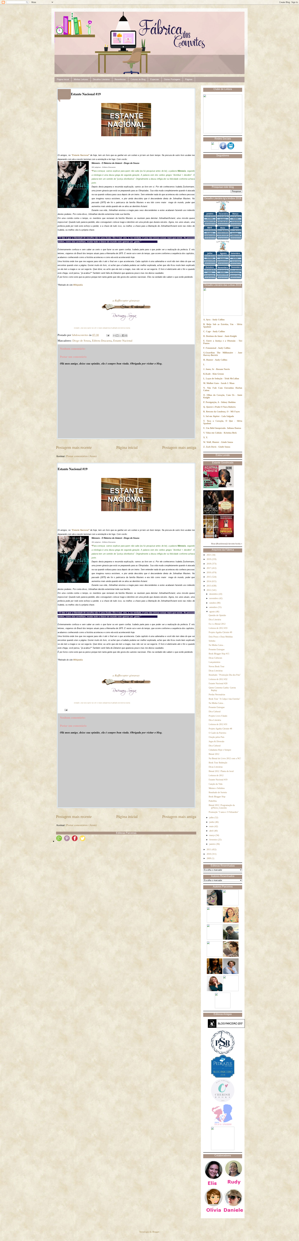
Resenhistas (120, 79)
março (212, 835)
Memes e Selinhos (217, 788)
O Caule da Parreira (217, 733)
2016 (209, 572)
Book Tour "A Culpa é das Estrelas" (224, 699)
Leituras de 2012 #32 (218, 679)
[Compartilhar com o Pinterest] (126, 335)
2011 (209, 849)
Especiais (154, 79)
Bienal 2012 (214, 754)
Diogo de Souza (81, 340)
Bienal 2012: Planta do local (221, 771)
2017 (209, 568)
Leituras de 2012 (216, 775)
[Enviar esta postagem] (107, 335)
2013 (209, 586)
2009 (209, 858)
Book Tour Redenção (218, 762)
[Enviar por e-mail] (114, 335)
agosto (212, 611)
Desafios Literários (101, 79)
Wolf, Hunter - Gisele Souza (219, 442)
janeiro (212, 844)
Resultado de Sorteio (218, 792)
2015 (209, 577)
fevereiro (213, 840)
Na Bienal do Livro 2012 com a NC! (225, 758)
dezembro (213, 594)
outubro (213, 603)
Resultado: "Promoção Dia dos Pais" (225, 675)
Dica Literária (215, 619)
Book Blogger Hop (217, 796)
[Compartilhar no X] (120, 335)
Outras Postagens (172, 79)
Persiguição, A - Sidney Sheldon (221, 402)
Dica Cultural (215, 711)
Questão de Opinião (217, 615)
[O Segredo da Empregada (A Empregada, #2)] (226, 536)
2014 (209, 581)
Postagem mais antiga (179, 447)
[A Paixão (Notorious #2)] (226, 514)
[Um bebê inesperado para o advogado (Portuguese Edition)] (210, 514)
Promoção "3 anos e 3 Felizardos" (224, 812)
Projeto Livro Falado (218, 716)
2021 (209, 555)
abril (211, 831)
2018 (209, 564)
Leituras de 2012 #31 (218, 724)
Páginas (188, 79)
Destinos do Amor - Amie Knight (221, 336)
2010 (209, 854)
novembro (214, 598)
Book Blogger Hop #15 (219, 654)
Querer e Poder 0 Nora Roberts (221, 407)
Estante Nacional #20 (218, 683)
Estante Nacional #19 (218, 779)
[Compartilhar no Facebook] (123, 335)
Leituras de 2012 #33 (218, 628)
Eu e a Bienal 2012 (217, 624)
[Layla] (210, 537)
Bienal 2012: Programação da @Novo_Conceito (222, 806)
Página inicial (127, 447)
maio (211, 826)
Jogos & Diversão (216, 741)
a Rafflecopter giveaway (126, 300)
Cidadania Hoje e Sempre (220, 750)
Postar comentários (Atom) (81, 456)
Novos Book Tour (216, 666)
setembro (213, 607)
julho (211, 817)
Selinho (212, 641)
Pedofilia (213, 801)
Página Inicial (63, 79)
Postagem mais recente (74, 447)
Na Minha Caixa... (217, 645)
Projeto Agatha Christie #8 (220, 729)
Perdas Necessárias (217, 694)
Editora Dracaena (102, 340)
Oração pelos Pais (216, 737)
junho (212, 822)
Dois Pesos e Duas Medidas (221, 637)
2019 (209, 559)
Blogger (155, 1232)
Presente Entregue (217, 649)
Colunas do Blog (138, 79)
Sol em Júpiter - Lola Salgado (220, 416)
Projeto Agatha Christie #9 (220, 632)
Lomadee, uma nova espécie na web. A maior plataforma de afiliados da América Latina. (102, 328)
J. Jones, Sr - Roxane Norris (216, 369)
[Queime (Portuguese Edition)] (226, 486)
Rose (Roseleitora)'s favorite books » (226, 544)
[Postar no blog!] (117, 335)
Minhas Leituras (81, 79)
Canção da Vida (215, 784)
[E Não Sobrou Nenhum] (210, 487)
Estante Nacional (122, 340)
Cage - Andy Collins (215, 331)
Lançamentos (214, 662)
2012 (209, 590)
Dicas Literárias (216, 671)
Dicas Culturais (215, 658)
